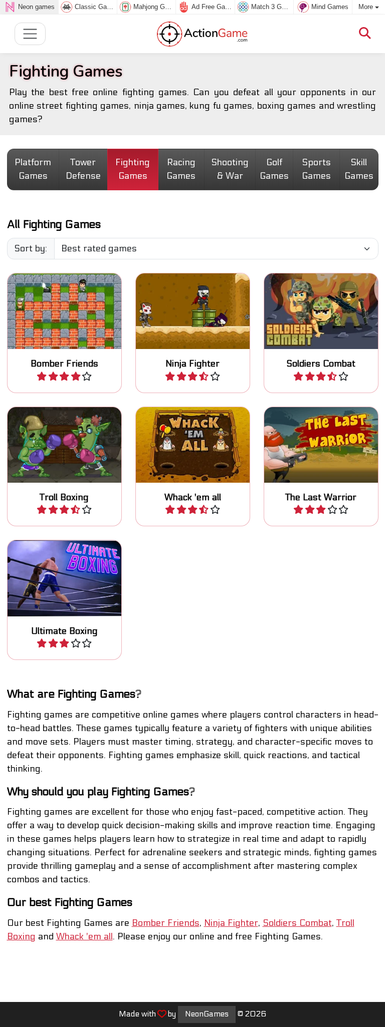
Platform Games (33, 169)
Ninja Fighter (231, 923)
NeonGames (207, 1013)
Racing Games (181, 169)
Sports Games (316, 169)
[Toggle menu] (30, 34)
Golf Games (274, 169)
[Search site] (365, 34)
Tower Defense (83, 169)
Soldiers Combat (297, 923)
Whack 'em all (84, 936)
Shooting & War (230, 169)
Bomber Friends (166, 923)
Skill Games (358, 169)
